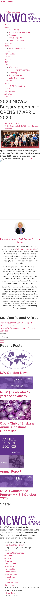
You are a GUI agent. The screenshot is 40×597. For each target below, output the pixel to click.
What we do (14, 30)
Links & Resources (16, 40)
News (6, 46)
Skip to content (6, 1)
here (30, 158)
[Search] (2, 342)
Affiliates (8, 56)
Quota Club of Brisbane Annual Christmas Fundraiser (17, 427)
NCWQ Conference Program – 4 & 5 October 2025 (18, 494)
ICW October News (14, 373)
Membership (9, 54)
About (7, 27)
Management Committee (19, 32)
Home (6, 24)
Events (7, 51)
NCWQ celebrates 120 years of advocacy (16, 394)
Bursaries (8, 43)
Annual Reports (15, 38)
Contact (7, 59)
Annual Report (10, 471)
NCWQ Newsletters (17, 48)
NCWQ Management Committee (25, 249)
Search (3, 333)
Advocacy (13, 35)
